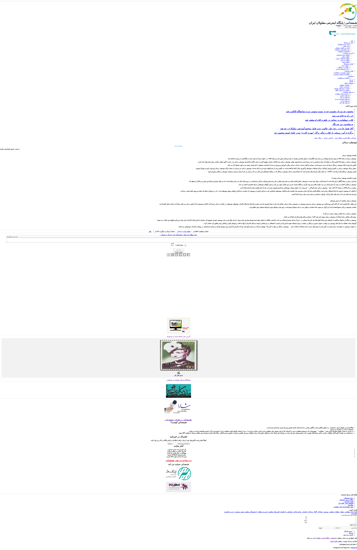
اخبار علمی (346, 46)
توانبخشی (289, 512)
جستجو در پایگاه (345, 87)
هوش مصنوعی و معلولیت (342, 72)
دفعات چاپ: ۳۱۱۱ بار (183, 231)
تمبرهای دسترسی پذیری (342, 99)
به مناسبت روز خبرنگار (342, 124)
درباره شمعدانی (348, 498)
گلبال (315, 512)
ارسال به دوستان (166, 235)
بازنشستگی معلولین (251, 512)
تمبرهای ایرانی (345, 101)
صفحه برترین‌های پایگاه (342, 90)
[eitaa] (168, 254)
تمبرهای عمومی (345, 95)
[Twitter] (184, 254)
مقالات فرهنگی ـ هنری (343, 58)
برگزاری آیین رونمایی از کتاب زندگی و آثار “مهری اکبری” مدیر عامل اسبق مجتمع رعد (313, 133)
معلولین (331, 512)
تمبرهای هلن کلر (345, 102)
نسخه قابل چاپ (177, 235)
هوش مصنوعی (348, 71)
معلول (342, 512)
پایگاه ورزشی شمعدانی (346, 500)
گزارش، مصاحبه (348, 53)
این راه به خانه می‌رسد (342, 116)
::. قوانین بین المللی (344, 67)
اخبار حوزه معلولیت (343, 44)
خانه (352, 41)
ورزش (351, 79)
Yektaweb (354, 547)
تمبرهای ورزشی (345, 97)
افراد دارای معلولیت (351, 512)
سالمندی (350, 76)
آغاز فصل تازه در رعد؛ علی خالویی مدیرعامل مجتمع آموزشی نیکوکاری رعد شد (316, 128)
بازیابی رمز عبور (348, 535)
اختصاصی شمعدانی (344, 51)
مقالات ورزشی (345, 60)
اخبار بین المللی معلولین (342, 48)
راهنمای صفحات (345, 85)
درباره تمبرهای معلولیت (342, 94)
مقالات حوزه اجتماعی (343, 55)
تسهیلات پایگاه (349, 83)
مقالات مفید (346, 62)
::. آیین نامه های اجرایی (343, 69)
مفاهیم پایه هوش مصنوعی (341, 74)
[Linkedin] (176, 254)
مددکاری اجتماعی (307, 512)
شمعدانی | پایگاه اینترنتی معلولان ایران (324, 538)
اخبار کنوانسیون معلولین (342, 49)
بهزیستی (325, 512)
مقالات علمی (345, 57)
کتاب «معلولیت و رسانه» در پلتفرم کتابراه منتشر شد (329, 120)
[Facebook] (188, 254)
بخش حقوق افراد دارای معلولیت (343, 507)
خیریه (232, 512)
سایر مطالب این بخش (190, 235)
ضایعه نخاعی (297, 512)
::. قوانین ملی (345, 65)
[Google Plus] (172, 254)
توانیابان (320, 512)
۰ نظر (150, 231)
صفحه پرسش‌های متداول (342, 88)
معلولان (337, 512)
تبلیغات (351, 81)
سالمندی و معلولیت (343, 78)
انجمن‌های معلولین (274, 512)
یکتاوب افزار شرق (336, 541)
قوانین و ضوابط (348, 64)
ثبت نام (351, 533)
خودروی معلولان (263, 512)
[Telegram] (180, 254)
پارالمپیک (283, 512)
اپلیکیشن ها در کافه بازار (345, 503)
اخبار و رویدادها (348, 42)
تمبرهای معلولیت (348, 92)
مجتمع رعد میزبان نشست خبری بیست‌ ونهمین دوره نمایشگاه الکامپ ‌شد (319, 111)
